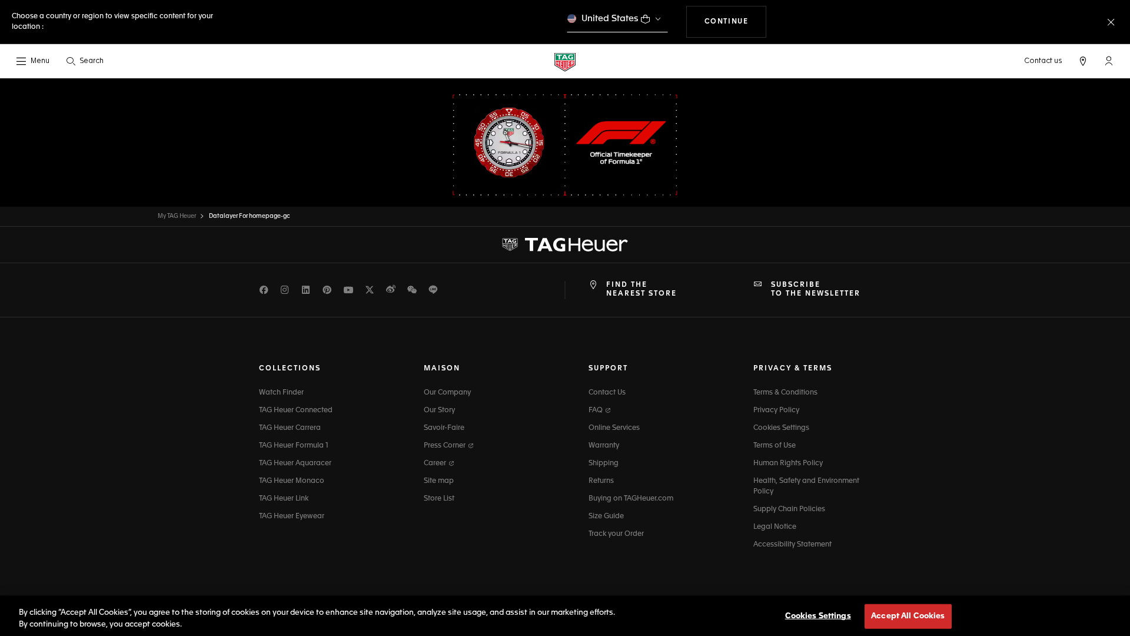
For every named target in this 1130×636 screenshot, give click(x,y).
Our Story (439, 410)
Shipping (604, 463)
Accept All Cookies (908, 616)
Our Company (447, 392)
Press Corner (445, 445)
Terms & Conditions (785, 392)
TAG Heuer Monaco (291, 481)
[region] (565, 615)
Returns (601, 481)
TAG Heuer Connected (296, 410)
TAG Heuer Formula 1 (293, 445)
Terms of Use (774, 445)
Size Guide (606, 516)
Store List (439, 498)
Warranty (604, 445)
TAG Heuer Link (283, 498)
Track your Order (616, 534)
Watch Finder (281, 392)
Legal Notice (774, 527)
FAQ (596, 410)
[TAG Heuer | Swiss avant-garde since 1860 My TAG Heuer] (565, 245)
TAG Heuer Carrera (290, 428)
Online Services (614, 428)
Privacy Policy (776, 410)
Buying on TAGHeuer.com (631, 498)
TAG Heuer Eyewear (291, 516)
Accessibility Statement (792, 544)
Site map (439, 481)
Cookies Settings (781, 428)
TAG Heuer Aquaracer (295, 463)
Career (436, 463)
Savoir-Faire (444, 428)
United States (610, 18)
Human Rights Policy (788, 463)
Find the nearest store (641, 289)
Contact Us (607, 392)
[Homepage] (565, 61)
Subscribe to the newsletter (815, 289)
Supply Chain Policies (789, 509)
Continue (735, 21)
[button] (1108, 60)
